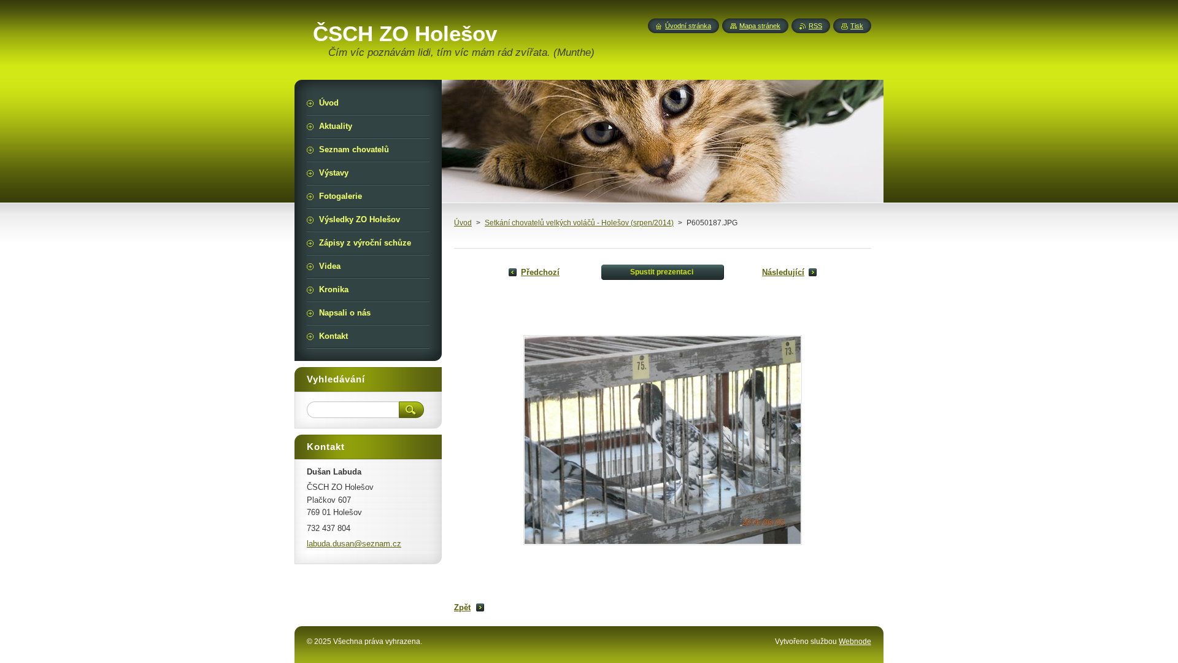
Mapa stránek (759, 25)
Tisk (856, 25)
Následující (783, 272)
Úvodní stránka (688, 25)
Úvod (463, 223)
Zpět (462, 607)
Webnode (855, 641)
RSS (815, 25)
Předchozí (540, 272)
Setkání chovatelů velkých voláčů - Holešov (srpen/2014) (579, 223)
